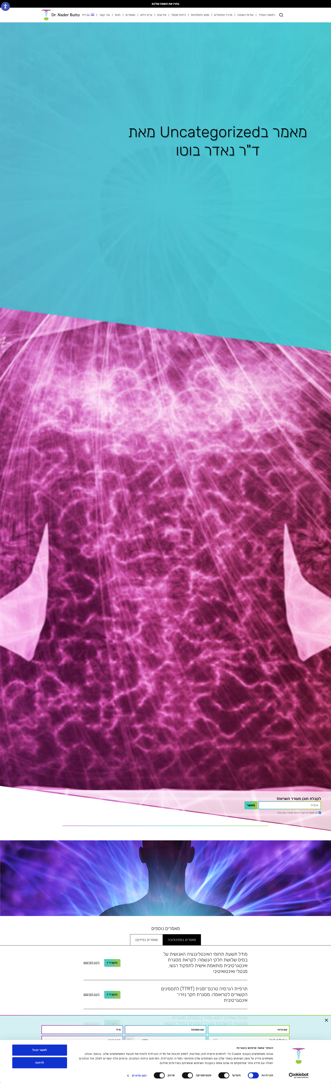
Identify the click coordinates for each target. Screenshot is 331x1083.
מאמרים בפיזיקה (146, 940)
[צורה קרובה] (326, 1020)
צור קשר (104, 15)
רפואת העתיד (267, 15)
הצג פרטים (139, 1075)
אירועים (161, 15)
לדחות (39, 1062)
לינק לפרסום (91, 962)
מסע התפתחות (200, 15)
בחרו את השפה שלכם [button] (165, 4)
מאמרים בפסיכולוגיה (182, 940)
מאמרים (130, 15)
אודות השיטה (245, 15)
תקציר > (112, 962)
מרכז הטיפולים (223, 15)
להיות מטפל (178, 15)
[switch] (224, 1075)
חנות (117, 15)
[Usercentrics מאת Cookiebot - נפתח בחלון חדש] (298, 1075)
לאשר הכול (39, 1050)
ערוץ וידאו (146, 15)
